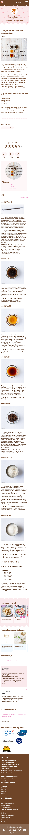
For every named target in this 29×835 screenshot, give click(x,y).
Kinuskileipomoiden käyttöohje (9, 809)
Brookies (3, 789)
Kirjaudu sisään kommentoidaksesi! (11, 661)
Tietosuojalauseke (6, 807)
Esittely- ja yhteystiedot (7, 815)
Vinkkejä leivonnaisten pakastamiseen (11, 770)
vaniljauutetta (12, 188)
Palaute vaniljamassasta (7, 819)
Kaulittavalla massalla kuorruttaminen (11, 772)
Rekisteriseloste (5, 805)
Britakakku (4, 793)
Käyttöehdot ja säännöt (7, 803)
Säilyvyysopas (5, 768)
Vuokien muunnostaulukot (8, 762)
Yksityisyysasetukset (6, 822)
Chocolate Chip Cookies (7, 779)
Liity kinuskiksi (5, 801)
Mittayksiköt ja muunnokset (8, 760)
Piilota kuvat (23, 197)
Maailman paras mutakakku (8, 782)
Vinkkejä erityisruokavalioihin (9, 766)
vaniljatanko (12, 184)
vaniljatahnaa (12, 186)
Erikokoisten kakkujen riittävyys (10, 764)
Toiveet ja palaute (5, 817)
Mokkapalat (4, 786)
